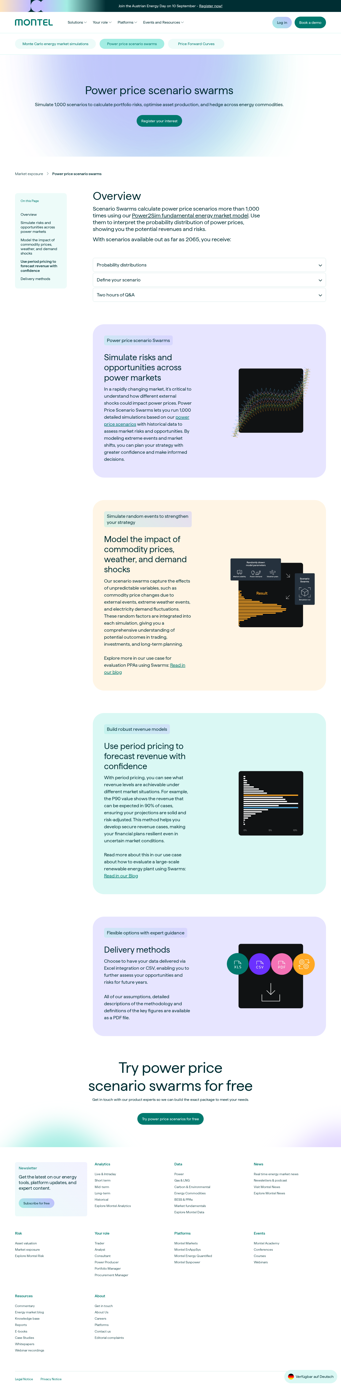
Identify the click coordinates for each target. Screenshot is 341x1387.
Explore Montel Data (189, 1212)
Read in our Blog (121, 875)
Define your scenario (119, 279)
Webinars (261, 1262)
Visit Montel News (267, 1187)
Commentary (25, 1306)
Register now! (210, 6)
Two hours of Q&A (116, 294)
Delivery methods (35, 279)
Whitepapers (24, 1344)
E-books (21, 1331)
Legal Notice (24, 1379)
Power (179, 1174)
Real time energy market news (276, 1174)
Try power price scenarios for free (170, 1119)
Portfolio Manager (108, 1268)
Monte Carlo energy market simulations (55, 44)
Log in (282, 23)
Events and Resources (161, 22)
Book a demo (310, 23)
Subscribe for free (36, 1203)
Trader (99, 1243)
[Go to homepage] (34, 22)
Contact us (103, 1331)
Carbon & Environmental (192, 1187)
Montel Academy (266, 1243)
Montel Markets (186, 1243)
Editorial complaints (109, 1338)
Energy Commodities (190, 1193)
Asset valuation (26, 1243)
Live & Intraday (105, 1174)
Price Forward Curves (196, 44)
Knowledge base (27, 1318)
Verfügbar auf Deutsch (315, 1377)
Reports (21, 1325)
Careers (100, 1318)
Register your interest (159, 121)
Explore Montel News (269, 1193)
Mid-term (102, 1187)
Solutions (75, 22)
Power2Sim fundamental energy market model (190, 215)
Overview (29, 214)
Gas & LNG (182, 1180)
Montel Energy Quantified (193, 1256)
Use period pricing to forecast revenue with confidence (39, 265)
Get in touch (104, 1306)
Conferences (263, 1249)
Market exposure (29, 174)
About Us (101, 1312)
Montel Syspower (187, 1262)
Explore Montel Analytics (113, 1206)
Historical (101, 1199)
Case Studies (24, 1338)
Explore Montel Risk (29, 1256)
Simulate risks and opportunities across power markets (38, 227)
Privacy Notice (51, 1379)
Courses (260, 1256)
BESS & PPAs (183, 1199)
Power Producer (107, 1262)
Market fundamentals (190, 1206)
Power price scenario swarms (132, 44)
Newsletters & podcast (270, 1180)
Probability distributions (121, 264)
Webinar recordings (29, 1350)
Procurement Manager (111, 1275)
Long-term (102, 1193)
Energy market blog (29, 1312)
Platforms (125, 22)
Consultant (103, 1256)
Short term (103, 1180)
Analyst (100, 1249)
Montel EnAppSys (187, 1249)
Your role (100, 22)
